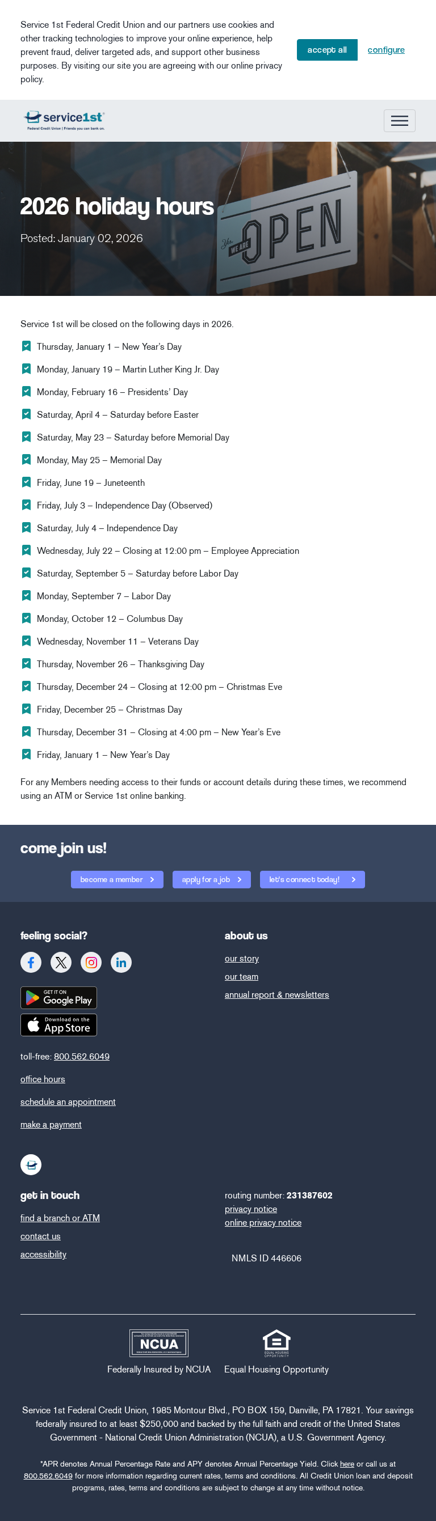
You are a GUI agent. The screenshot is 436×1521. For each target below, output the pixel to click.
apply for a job (207, 879)
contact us (40, 1236)
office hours (42, 1079)
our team (241, 976)
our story (242, 958)
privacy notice (251, 1209)
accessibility (43, 1254)
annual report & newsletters (277, 994)
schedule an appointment (68, 1101)
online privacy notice (263, 1222)
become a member (112, 879)
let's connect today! (305, 879)
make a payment (51, 1124)
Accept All (327, 49)
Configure (386, 49)
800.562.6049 (82, 1056)
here (347, 1464)
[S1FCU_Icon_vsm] (31, 1165)
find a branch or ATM (60, 1218)
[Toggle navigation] (400, 120)
